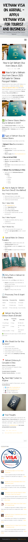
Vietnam (10, 430)
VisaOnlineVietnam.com (11, 205)
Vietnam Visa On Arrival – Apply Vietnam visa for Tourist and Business (14, 17)
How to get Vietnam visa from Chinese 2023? (13, 432)
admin (19, 68)
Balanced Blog (23, 539)
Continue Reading (4, 489)
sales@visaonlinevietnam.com (14, 389)
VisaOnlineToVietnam (13, 539)
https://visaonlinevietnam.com (20, 153)
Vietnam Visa (14, 430)
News (7, 430)
